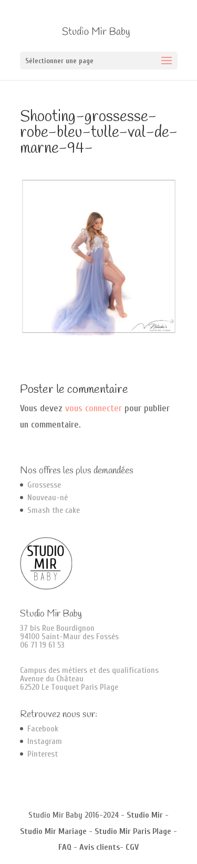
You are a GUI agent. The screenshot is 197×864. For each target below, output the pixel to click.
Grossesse (44, 485)
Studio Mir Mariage (53, 831)
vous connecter (93, 408)
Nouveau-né (47, 497)
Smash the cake (53, 510)
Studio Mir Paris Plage (133, 831)
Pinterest (42, 754)
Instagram (44, 741)
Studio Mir (145, 815)
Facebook (42, 728)
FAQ (64, 847)
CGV (132, 847)
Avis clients (99, 847)
